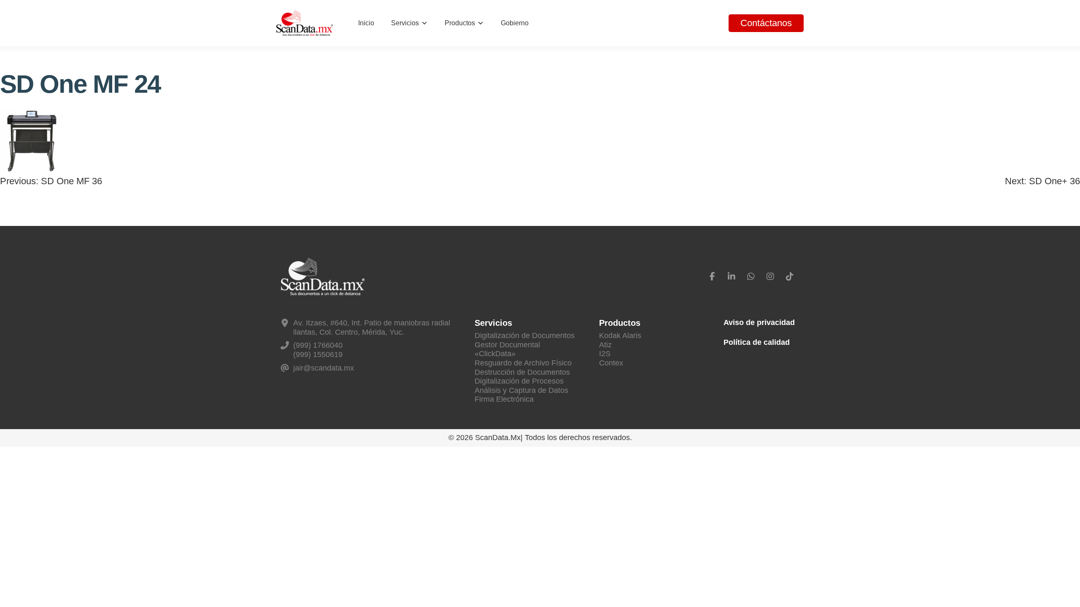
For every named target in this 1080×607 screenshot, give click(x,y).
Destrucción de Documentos (522, 372)
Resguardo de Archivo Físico (523, 363)
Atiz (605, 345)
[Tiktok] (789, 276)
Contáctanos (766, 23)
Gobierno (515, 23)
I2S (604, 353)
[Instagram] (770, 276)
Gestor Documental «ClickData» (507, 349)
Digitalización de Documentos (525, 335)
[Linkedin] (731, 276)
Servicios (405, 23)
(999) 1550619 (318, 354)
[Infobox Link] (369, 328)
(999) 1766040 (318, 345)
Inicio (366, 23)
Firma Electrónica (504, 399)
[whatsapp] (751, 276)
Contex (611, 363)
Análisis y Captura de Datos (521, 390)
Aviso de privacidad (759, 322)
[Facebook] (712, 276)
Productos (460, 23)
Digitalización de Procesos (519, 381)
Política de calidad (757, 342)
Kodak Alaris (620, 335)
